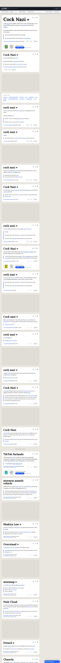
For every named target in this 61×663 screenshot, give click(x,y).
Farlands (18, 464)
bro (21, 464)
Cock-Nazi (5, 444)
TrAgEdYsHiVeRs (11, 125)
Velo (11, 338)
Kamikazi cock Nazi (13, 97)
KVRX (14, 497)
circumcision (15, 61)
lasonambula (10, 403)
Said (9, 461)
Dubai (21, 532)
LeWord (9, 594)
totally (7, 320)
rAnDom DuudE (10, 180)
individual (7, 391)
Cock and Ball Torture (13, 99)
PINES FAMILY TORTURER (14, 466)
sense (25, 229)
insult (9, 170)
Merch (36, 41)
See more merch (28, 47)
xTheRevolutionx (11, 327)
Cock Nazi (5, 41)
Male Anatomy (31, 11)
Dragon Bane (10, 261)
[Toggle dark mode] (59, 9)
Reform (18, 527)
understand (7, 547)
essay (21, 118)
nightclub (21, 190)
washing (5, 192)
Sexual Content (22, 11)
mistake (6, 529)
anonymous (9, 651)
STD (7, 399)
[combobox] (32, 8)
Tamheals (9, 241)
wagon (16, 486)
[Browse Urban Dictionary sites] (5, 8)
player (19, 588)
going (12, 649)
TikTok (13, 464)
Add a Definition (49, 11)
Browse (11, 11)
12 (3, 605)
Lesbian (5, 135)
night (20, 256)
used (16, 170)
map (5, 585)
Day (29, 493)
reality (7, 608)
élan (8, 141)
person (8, 24)
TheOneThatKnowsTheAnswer (13, 41)
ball (17, 175)
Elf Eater (9, 554)
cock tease (22, 99)
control (29, 229)
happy (17, 611)
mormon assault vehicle (7, 497)
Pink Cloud (5, 615)
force (23, 25)
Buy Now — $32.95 (19, 47)
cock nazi (5, 97)
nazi (18, 138)
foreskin (5, 27)
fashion (21, 278)
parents (29, 256)
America (25, 64)
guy (9, 611)
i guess (27, 320)
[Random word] (53, 8)
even (24, 138)
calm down (31, 649)
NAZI (22, 122)
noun (5, 110)
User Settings (56, 11)
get (15, 649)
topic (12, 547)
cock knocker (29, 99)
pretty (14, 611)
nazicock (21, 97)
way (8, 38)
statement (17, 547)
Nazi (29, 38)
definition (5, 321)
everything (21, 585)
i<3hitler (9, 444)
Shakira (27, 532)
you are (8, 378)
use (13, 116)
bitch (17, 110)
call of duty (26, 391)
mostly (10, 585)
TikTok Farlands (6, 466)
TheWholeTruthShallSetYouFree (14, 67)
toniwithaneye (10, 615)
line (27, 491)
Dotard (4, 651)
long (17, 646)
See (4, 338)
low (21, 461)
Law (13, 527)
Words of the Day (5, 11)
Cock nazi (5, 327)
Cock (26, 38)
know (15, 589)
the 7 (9, 552)
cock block (31, 97)
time (14, 459)
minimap (4, 594)
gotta (19, 194)
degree (29, 392)
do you (12, 589)
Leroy (6, 550)
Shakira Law (5, 536)
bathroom (15, 190)
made (9, 373)
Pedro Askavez (10, 199)
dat (25, 238)
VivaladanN (10, 380)
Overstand (5, 554)
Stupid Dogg (10, 343)
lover (4, 279)
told (13, 550)
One (4, 229)
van (22, 486)
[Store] (56, 9)
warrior (35, 491)
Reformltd (10, 536)
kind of (30, 486)
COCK (20, 122)
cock (17, 58)
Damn (6, 324)
